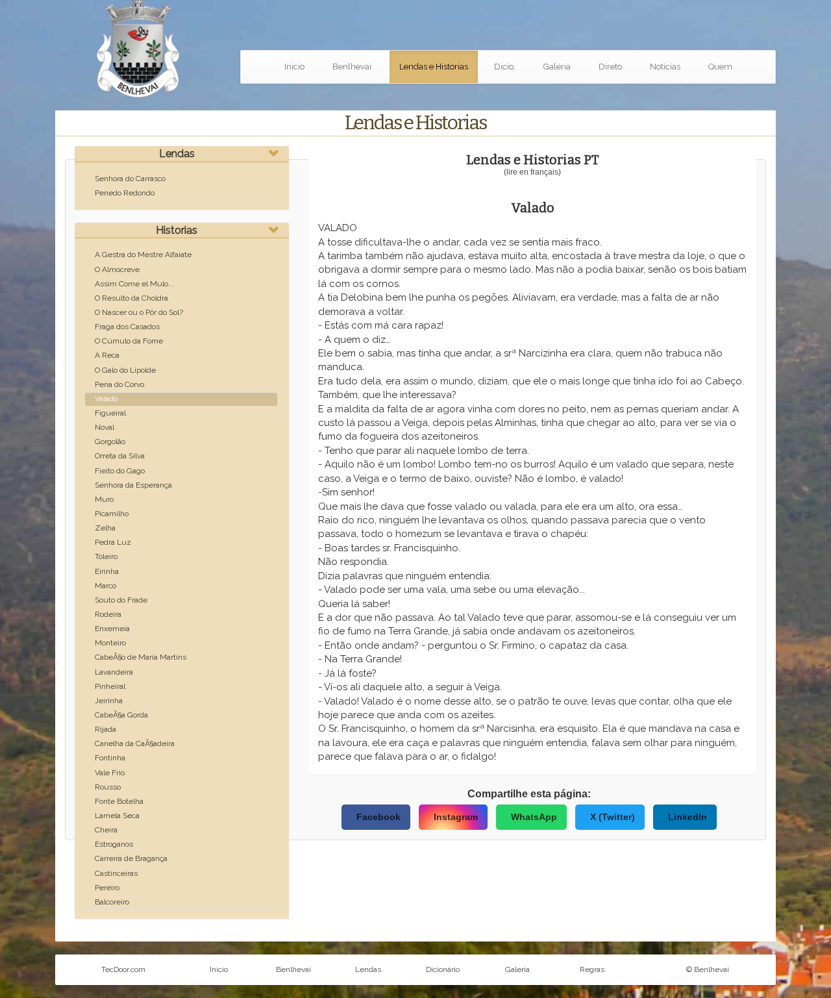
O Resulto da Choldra (131, 298)
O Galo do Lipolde (125, 370)
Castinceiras (116, 873)
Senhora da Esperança (133, 485)
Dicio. (504, 66)
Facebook (378, 817)
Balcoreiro (112, 901)
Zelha (105, 527)
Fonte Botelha (119, 801)
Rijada (105, 729)
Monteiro (110, 642)
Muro (104, 499)
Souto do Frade (121, 600)
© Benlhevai (707, 969)
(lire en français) (532, 172)
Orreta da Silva (120, 455)
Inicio (294, 66)
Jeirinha (109, 700)
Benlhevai (351, 66)
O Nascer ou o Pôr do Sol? (139, 312)
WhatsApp (534, 817)
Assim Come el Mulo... (134, 283)
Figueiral (110, 413)
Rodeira (108, 614)
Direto (610, 66)
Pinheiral (110, 686)
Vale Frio (110, 772)
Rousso (108, 787)
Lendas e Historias (433, 66)
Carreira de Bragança (131, 858)
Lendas (177, 153)
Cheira (106, 829)
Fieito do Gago (120, 470)
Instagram (456, 817)
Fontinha (110, 757)
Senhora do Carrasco (130, 178)
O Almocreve (117, 269)
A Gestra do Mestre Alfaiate (143, 254)
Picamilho (112, 513)
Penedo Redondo (125, 192)
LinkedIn (687, 817)
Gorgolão (110, 441)
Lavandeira (114, 672)
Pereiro (107, 887)
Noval (104, 427)
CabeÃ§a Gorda (121, 714)
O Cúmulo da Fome (129, 340)
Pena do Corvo (119, 384)
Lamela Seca (117, 815)
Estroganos (114, 844)
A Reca (107, 355)
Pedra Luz (113, 542)
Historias (176, 230)
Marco (105, 585)
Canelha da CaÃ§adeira (135, 743)
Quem (720, 66)
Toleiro (106, 556)
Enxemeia (112, 628)
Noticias (665, 66)
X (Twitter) (612, 817)
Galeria (557, 66)
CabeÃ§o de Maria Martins (140, 657)
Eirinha (107, 571)
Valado (106, 398)
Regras (592, 969)
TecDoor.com (123, 969)
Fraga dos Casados (127, 326)
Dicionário (443, 969)
